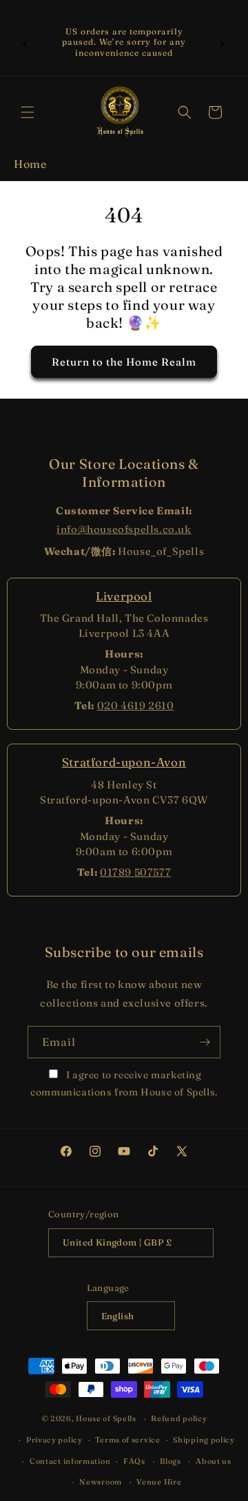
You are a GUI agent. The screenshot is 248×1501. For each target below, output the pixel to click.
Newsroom (100, 1482)
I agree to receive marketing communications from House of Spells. (124, 1083)
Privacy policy (54, 1440)
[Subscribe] (204, 1042)
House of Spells (106, 1418)
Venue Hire (158, 1482)
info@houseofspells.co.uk (123, 529)
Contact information (70, 1461)
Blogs (170, 1461)
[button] (27, 112)
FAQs (134, 1461)
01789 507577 (135, 872)
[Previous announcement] (25, 42)
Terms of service (127, 1440)
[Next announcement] (222, 42)
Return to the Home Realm (124, 361)
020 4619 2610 (135, 705)
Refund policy (179, 1418)
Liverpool (124, 596)
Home (30, 164)
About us (213, 1461)
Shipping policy (204, 1440)
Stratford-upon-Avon (124, 762)
